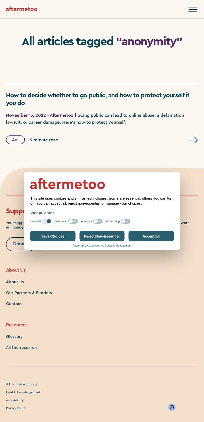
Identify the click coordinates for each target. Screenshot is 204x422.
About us (15, 282)
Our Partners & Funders (29, 293)
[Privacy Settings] (173, 407)
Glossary (14, 336)
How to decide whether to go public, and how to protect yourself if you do (97, 99)
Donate (21, 243)
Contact (14, 303)
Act (15, 140)
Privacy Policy (16, 408)
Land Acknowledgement (23, 392)
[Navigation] (192, 9)
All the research (21, 347)
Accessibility (15, 400)
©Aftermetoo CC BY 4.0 (22, 384)
